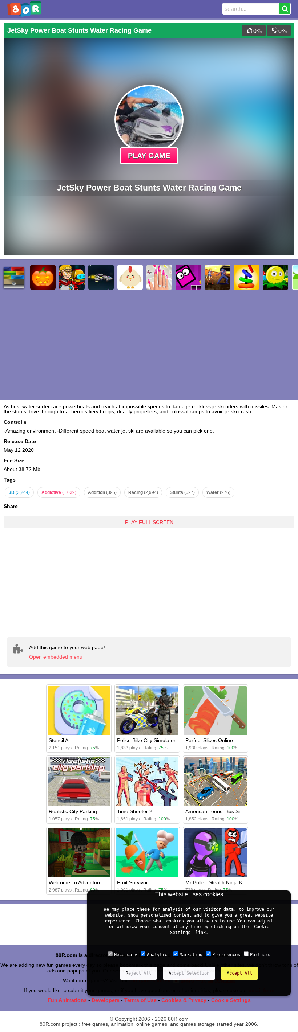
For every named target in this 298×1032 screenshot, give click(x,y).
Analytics (158, 954)
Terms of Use (140, 1000)
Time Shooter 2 (134, 811)
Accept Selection (189, 973)
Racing (143, 492)
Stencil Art (60, 740)
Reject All (138, 973)
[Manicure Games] (159, 277)
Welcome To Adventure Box (80, 882)
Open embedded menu (55, 657)
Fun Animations (67, 1000)
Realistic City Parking (73, 811)
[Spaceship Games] (101, 277)
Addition (102, 492)
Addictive (58, 492)
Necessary (125, 954)
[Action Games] (217, 277)
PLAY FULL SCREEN (149, 522)
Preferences (226, 954)
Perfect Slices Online (209, 740)
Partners (260, 954)
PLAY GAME (149, 156)
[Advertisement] (149, 577)
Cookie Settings (231, 1000)
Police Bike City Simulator (146, 740)
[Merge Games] (246, 277)
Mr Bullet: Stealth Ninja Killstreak (222, 882)
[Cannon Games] (130, 277)
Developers (106, 1000)
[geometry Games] (188, 277)
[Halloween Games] (43, 277)
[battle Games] (72, 277)
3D (19, 492)
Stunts (182, 492)
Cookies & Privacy (183, 1000)
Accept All (239, 973)
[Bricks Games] (14, 277)
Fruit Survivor (132, 882)
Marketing (191, 954)
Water (218, 492)
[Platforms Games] (275, 277)
